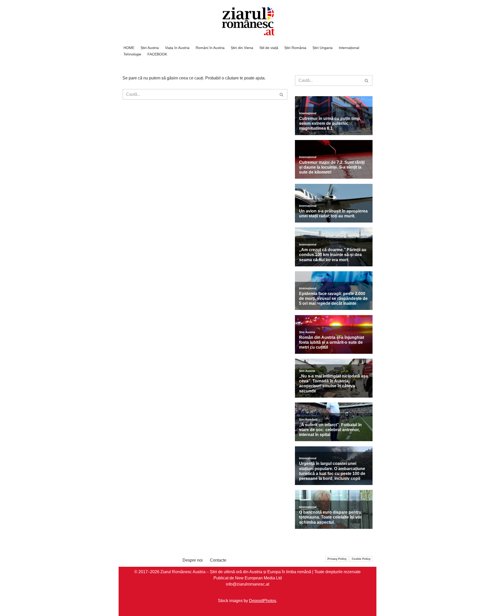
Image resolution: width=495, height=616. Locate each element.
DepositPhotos (262, 600)
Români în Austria (210, 48)
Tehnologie (132, 54)
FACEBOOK (157, 54)
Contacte (218, 560)
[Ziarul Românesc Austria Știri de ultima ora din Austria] (247, 21)
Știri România (295, 48)
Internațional (349, 48)
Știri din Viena (242, 48)
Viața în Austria (177, 48)
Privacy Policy (336, 559)
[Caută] (281, 94)
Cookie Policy (361, 559)
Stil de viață (268, 48)
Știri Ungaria (322, 48)
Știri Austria (150, 48)
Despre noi (193, 560)
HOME (128, 48)
